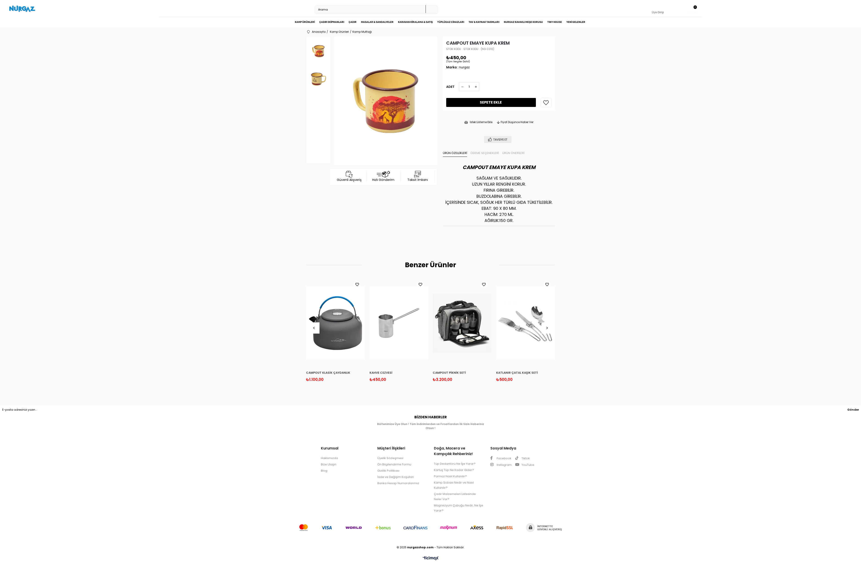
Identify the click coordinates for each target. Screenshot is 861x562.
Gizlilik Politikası (388, 471)
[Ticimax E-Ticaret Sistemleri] (431, 558)
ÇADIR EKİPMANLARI (331, 22)
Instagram (504, 465)
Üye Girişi (658, 12)
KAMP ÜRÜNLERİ (305, 22)
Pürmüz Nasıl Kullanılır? (450, 476)
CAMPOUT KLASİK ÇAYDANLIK (328, 373)
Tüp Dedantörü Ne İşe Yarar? (455, 464)
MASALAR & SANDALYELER (377, 22)
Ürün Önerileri (513, 153)
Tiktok (525, 458)
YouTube (527, 465)
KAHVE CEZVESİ (381, 373)
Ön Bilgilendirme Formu (394, 464)
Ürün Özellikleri (455, 153)
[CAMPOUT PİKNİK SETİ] (462, 323)
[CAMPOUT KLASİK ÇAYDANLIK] (335, 323)
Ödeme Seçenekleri (484, 153)
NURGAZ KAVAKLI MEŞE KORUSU (523, 22)
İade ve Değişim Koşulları (395, 477)
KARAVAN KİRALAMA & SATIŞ (415, 22)
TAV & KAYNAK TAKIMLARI (484, 22)
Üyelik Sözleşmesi (390, 458)
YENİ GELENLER (575, 22)
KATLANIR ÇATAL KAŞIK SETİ (517, 373)
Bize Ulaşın (328, 464)
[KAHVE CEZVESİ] (399, 323)
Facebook (503, 458)
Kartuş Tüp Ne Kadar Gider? (454, 470)
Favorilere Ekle (357, 284)
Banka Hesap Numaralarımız (398, 483)
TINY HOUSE (554, 22)
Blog (324, 471)
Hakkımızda (329, 458)
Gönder (853, 410)
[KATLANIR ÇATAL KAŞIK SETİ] (525, 323)
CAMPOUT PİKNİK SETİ (449, 373)
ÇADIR (353, 22)
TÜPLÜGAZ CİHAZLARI (450, 22)
